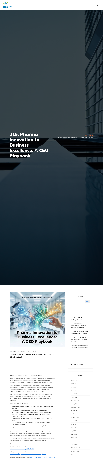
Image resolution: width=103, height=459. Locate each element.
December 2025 (75, 407)
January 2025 (74, 444)
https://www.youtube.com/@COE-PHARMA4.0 (42, 457)
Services (52, 5)
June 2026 (73, 387)
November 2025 (75, 410)
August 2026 (74, 380)
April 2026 (74, 394)
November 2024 (75, 451)
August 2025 (74, 420)
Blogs (66, 5)
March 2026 (74, 397)
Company (45, 5)
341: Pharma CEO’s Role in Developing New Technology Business (79, 339)
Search (80, 296)
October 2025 (74, 414)
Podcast (79, 5)
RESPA (7, 6)
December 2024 (75, 447)
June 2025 (73, 427)
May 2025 (73, 431)
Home (38, 5)
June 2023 (73, 454)
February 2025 (75, 441)
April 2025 (74, 434)
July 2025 (73, 424)
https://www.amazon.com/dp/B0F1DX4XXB (22, 449)
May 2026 (73, 390)
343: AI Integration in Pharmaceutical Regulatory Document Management (78, 325)
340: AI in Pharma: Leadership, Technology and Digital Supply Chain (79, 347)
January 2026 (74, 404)
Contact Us (88, 5)
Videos (73, 5)
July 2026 (73, 383)
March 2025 (74, 437)
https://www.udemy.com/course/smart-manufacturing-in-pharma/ (28, 454)
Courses (60, 5)
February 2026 (75, 400)
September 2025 (75, 417)
